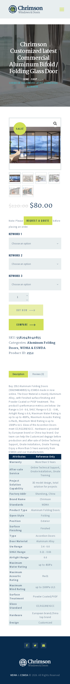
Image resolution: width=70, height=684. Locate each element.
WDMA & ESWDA (33, 348)
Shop (34, 79)
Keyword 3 (15, 276)
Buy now (22, 310)
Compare (22, 324)
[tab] (18, 375)
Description (18, 374)
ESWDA (24, 675)
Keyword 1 (15, 234)
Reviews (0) (38, 374)
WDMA (13, 675)
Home (26, 79)
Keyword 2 (15, 255)
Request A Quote (38, 220)
